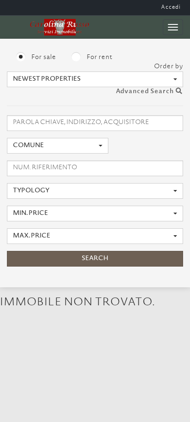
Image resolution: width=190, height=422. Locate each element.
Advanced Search (145, 92)
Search (95, 259)
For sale (43, 57)
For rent (99, 57)
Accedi (171, 7)
